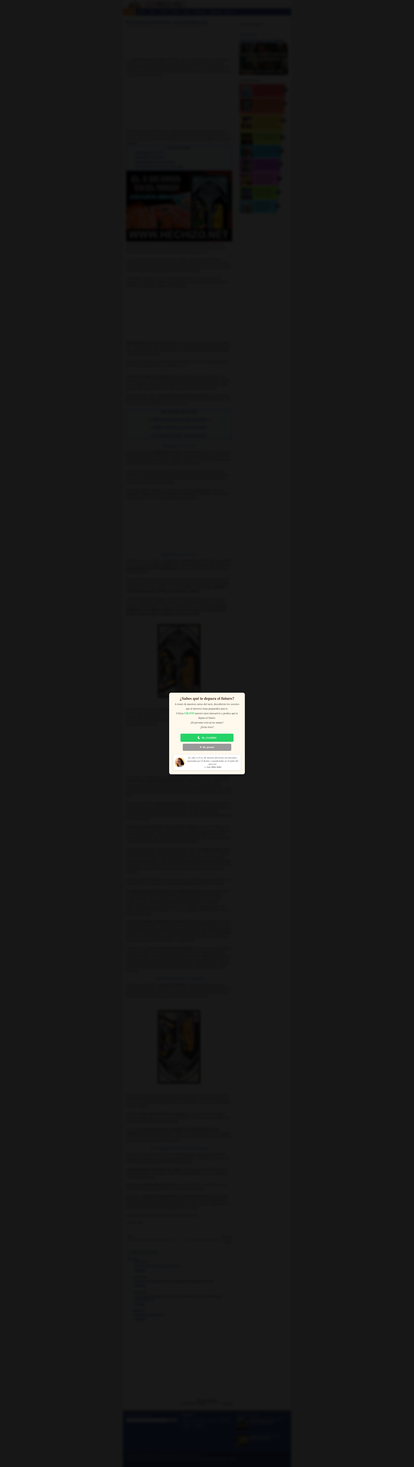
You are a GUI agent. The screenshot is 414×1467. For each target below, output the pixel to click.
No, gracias (208, 747)
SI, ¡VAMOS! (209, 737)
